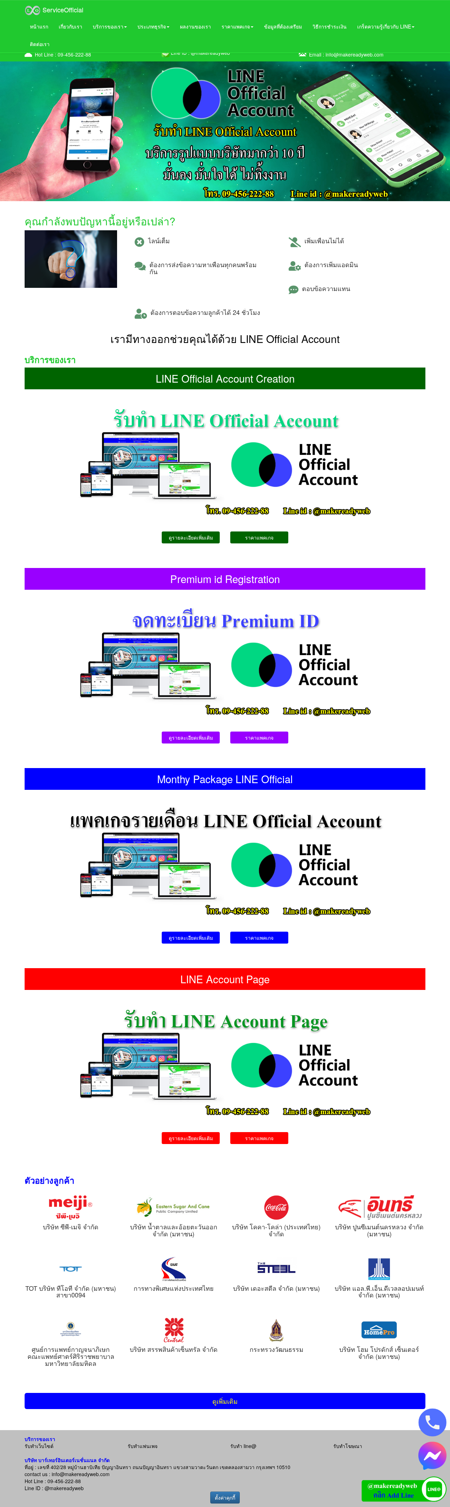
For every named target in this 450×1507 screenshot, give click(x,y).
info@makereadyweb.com (355, 54)
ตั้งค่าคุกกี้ (225, 1497)
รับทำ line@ (243, 1445)
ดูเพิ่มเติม (225, 1401)
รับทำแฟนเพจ (143, 1445)
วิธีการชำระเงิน (330, 26)
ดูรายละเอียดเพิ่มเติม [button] (191, 537)
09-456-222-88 (74, 54)
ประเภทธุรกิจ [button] (151, 26)
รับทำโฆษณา (347, 1445)
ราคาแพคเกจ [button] (235, 26)
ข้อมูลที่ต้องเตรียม (283, 26)
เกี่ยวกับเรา (70, 26)
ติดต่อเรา (40, 43)
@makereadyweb (64, 1488)
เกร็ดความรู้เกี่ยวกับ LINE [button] (384, 26)
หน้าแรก (39, 26)
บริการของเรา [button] (108, 26)
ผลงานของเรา (195, 26)
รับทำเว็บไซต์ (39, 1445)
